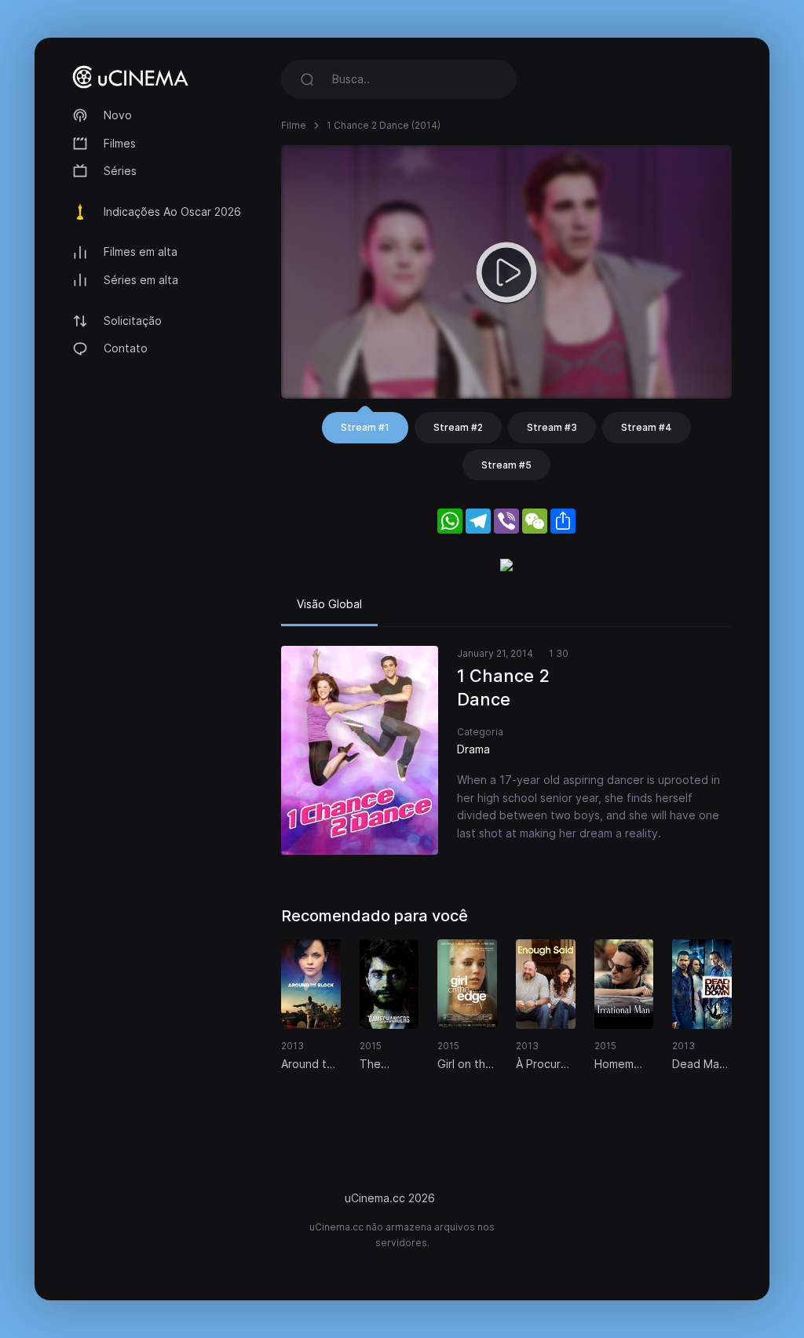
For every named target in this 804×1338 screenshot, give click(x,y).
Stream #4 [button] (646, 427)
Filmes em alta (140, 251)
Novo (118, 115)
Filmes (120, 143)
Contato (126, 348)
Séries (120, 170)
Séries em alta (141, 279)
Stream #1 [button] (365, 427)
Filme (293, 125)
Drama (473, 749)
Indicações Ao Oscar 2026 (172, 211)
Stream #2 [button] (458, 427)
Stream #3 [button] (552, 427)
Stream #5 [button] (506, 465)
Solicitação (133, 320)
